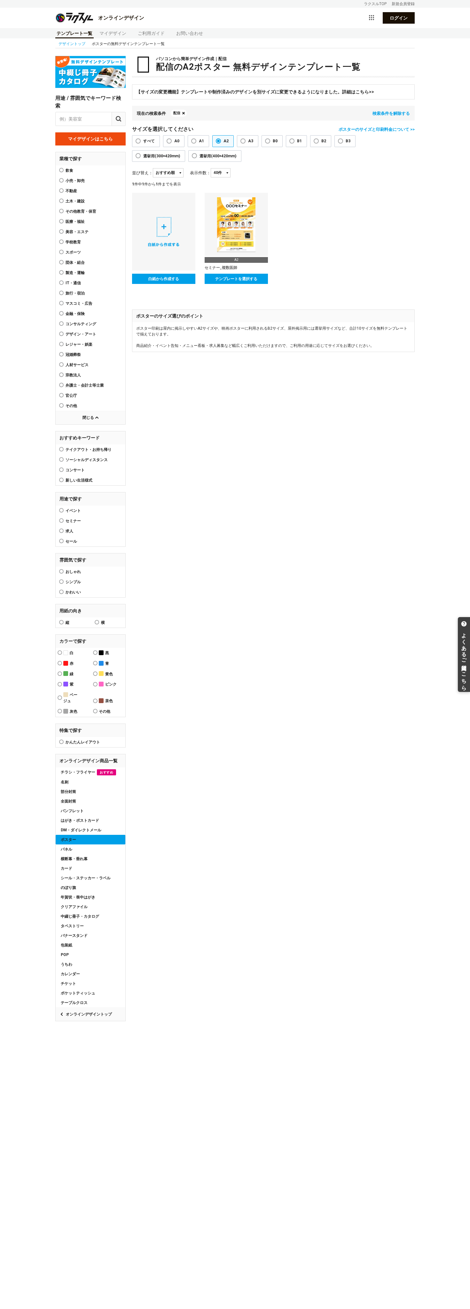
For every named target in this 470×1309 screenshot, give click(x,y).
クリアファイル (74, 907)
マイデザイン (112, 33)
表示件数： (200, 172)
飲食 (69, 170)
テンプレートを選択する (236, 279)
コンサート (75, 470)
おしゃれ (73, 571)
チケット (68, 983)
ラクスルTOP (375, 4)
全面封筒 (68, 801)
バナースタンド (74, 935)
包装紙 (66, 945)
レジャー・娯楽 (79, 344)
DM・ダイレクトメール (81, 830)
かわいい (73, 592)
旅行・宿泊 (75, 293)
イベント (73, 510)
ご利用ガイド (151, 33)
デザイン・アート (81, 334)
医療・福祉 (75, 221)
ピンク (111, 684)
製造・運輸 (75, 272)
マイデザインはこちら (90, 138)
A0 (176, 141)
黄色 (109, 674)
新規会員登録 (403, 4)
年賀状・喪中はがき (78, 897)
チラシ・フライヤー (87, 772)
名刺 (64, 782)
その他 (71, 406)
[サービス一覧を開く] (372, 18)
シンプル (73, 582)
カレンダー (70, 974)
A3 (250, 141)
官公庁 (71, 395)
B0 (275, 141)
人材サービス (77, 365)
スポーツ (73, 252)
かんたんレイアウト (83, 742)
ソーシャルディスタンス (87, 460)
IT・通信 (73, 283)
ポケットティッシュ (78, 993)
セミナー (73, 521)
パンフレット (72, 811)
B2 (323, 141)
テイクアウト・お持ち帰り (89, 449)
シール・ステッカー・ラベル (86, 878)
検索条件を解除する (391, 113)
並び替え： (142, 172)
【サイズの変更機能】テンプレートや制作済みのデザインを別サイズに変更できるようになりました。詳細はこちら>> (255, 91)
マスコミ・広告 (79, 303)
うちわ (66, 964)
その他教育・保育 (81, 211)
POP (65, 954)
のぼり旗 (68, 887)
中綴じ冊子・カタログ (80, 916)
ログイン (399, 17)
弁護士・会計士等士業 (85, 385)
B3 (348, 141)
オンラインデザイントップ (89, 1014)
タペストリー (72, 926)
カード (66, 868)
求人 (69, 531)
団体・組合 (75, 262)
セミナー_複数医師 (221, 267)
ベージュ (70, 698)
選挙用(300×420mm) (161, 156)
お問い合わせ (189, 33)
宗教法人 (73, 375)
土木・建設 (75, 201)
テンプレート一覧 (74, 33)
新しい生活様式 (79, 480)
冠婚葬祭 (73, 354)
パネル (66, 849)
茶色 (109, 701)
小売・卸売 (75, 180)
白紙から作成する (163, 279)
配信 (176, 113)
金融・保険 (75, 313)
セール (71, 541)
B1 (299, 141)
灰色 (73, 711)
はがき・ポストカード (80, 820)
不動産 (71, 191)
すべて (149, 141)
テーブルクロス (74, 1002)
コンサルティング (81, 324)
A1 (201, 141)
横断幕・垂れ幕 (74, 859)
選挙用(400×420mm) (218, 156)
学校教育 (73, 242)
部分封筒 (68, 791)
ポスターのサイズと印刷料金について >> (377, 129)
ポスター (68, 839)
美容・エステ (77, 232)
